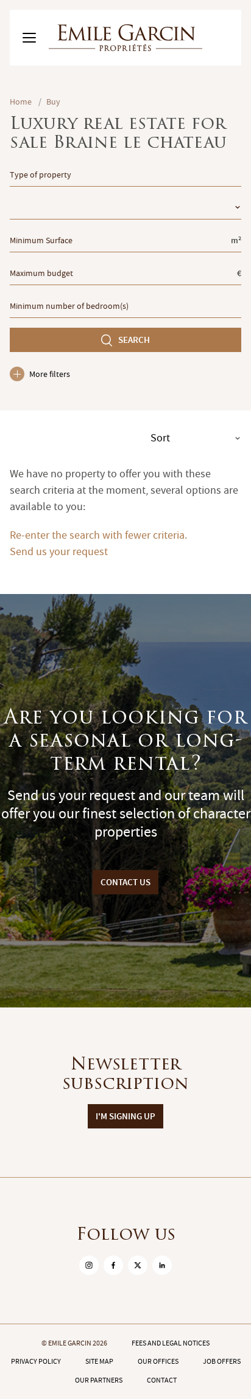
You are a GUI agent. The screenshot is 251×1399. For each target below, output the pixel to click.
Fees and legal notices (171, 1343)
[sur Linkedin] (162, 1265)
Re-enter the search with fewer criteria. (98, 535)
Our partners (98, 1380)
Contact (162, 1380)
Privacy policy (36, 1361)
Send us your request (59, 552)
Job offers (222, 1361)
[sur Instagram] (89, 1265)
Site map (99, 1361)
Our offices (158, 1361)
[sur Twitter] (137, 1265)
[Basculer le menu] (29, 37)
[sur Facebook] (113, 1265)
